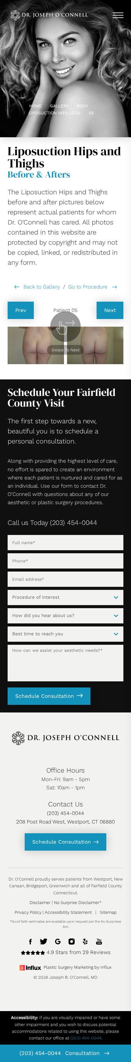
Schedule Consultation (44, 696)
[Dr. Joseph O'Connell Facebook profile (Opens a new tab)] (30, 941)
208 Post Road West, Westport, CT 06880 (65, 822)
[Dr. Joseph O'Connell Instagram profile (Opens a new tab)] (72, 941)
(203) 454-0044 (40, 1053)
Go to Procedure (88, 287)
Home (35, 105)
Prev (20, 310)
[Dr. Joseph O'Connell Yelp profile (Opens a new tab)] (85, 941)
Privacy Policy (28, 912)
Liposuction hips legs (54, 112)
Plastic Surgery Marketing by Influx (78, 967)
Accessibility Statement (68, 912)
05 (91, 112)
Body (82, 105)
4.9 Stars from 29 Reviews (78, 952)
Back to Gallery (41, 287)
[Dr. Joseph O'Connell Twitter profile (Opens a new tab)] (43, 941)
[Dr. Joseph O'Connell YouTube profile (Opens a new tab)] (99, 941)
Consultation (83, 1053)
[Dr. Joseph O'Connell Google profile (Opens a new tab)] (58, 941)
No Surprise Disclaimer (76, 902)
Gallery (59, 105)
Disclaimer (40, 902)
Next (110, 310)
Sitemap (108, 912)
